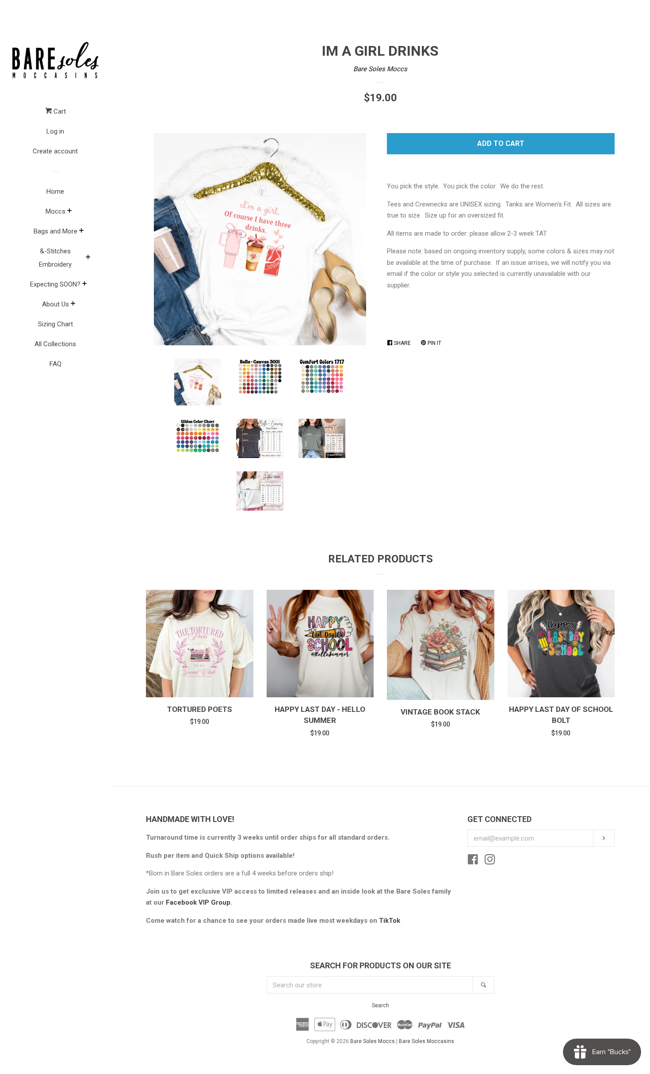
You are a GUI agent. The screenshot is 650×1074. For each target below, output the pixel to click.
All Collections (55, 344)
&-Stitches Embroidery (55, 257)
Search (380, 1005)
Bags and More (55, 231)
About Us (55, 304)
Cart (59, 111)
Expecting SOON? (55, 284)
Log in (55, 131)
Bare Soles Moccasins (426, 1041)
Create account (55, 151)
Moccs (55, 211)
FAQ (55, 364)
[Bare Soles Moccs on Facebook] (472, 861)
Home (55, 191)
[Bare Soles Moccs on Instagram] (490, 861)
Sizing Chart (55, 324)
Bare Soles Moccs (380, 69)
